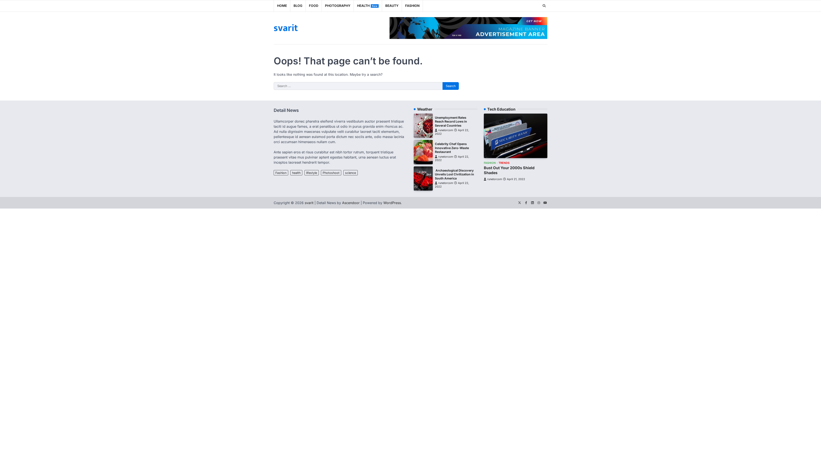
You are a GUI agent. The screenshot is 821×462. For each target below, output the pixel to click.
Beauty (392, 6)
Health (367, 6)
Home (282, 6)
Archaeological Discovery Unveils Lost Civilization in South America (454, 174)
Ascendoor (351, 203)
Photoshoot (331, 173)
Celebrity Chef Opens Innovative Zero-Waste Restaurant (452, 148)
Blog (298, 6)
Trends (504, 162)
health (296, 173)
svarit (286, 28)
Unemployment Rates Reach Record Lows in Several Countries (451, 121)
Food (313, 6)
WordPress (392, 203)
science (350, 173)
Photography (337, 6)
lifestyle (311, 173)
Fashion (412, 6)
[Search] (544, 6)
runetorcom (445, 130)
